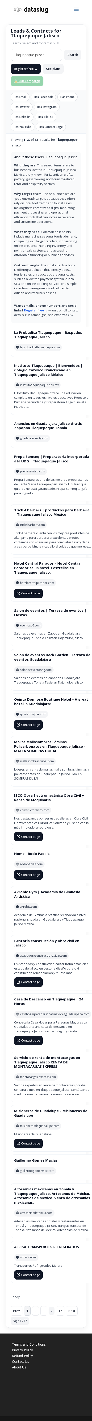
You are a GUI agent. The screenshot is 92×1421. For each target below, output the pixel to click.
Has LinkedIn (22, 117)
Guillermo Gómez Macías (36, 1160)
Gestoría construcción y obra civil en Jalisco (46, 943)
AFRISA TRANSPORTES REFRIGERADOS (46, 1246)
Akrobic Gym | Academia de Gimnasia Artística (47, 894)
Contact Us (20, 1361)
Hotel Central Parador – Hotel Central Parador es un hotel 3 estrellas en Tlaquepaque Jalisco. (47, 568)
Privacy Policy (22, 1350)
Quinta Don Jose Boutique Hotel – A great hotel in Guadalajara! (51, 701)
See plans (53, 69)
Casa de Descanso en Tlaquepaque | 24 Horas (48, 1001)
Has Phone (67, 97)
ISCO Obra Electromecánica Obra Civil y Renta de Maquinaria (49, 797)
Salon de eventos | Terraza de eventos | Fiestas (50, 612)
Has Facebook (43, 97)
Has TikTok (45, 117)
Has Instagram (47, 107)
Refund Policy (22, 1355)
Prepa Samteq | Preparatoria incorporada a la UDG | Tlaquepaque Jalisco (51, 458)
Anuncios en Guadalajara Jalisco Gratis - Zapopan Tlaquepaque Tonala (49, 425)
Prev (16, 1311)
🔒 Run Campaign (27, 81)
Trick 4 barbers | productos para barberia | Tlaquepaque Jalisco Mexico (51, 512)
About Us (19, 1367)
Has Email (20, 97)
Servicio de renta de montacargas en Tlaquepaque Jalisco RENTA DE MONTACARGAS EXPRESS (47, 1062)
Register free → (26, 69)
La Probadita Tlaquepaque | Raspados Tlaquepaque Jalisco (48, 334)
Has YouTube (22, 127)
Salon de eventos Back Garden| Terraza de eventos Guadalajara (52, 657)
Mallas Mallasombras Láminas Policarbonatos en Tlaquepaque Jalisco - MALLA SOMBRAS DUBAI (49, 746)
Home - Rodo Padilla (32, 853)
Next (71, 1311)
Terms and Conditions (29, 1344)
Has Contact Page (51, 127)
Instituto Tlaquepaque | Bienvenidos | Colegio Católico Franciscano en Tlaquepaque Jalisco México (48, 370)
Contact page (30, 593)
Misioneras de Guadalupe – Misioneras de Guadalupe (50, 1113)
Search (72, 55)
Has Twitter (21, 107)
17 (60, 1311)
